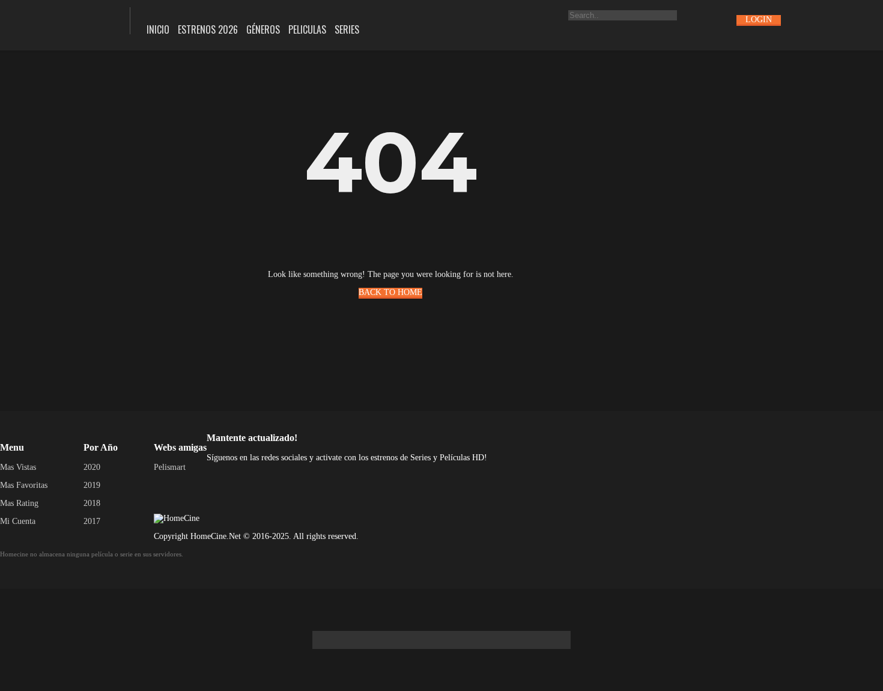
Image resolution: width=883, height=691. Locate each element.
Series (347, 29)
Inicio (158, 29)
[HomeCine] (56, 19)
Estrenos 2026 (208, 29)
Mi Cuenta (17, 521)
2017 (91, 521)
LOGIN (758, 19)
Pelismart (170, 467)
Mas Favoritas (23, 485)
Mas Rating (19, 503)
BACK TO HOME (390, 292)
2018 (91, 503)
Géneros (263, 29)
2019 (91, 485)
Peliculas (307, 29)
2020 (91, 467)
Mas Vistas (18, 467)
